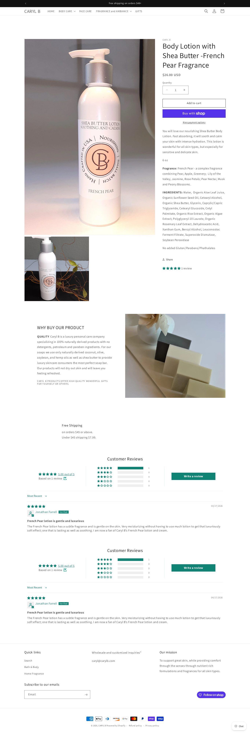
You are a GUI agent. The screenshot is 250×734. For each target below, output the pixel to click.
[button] (67, 11)
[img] (36, 506)
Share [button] (169, 259)
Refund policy (135, 725)
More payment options (194, 122)
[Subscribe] (86, 694)
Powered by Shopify (116, 725)
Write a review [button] (193, 476)
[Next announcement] (224, 3)
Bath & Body (31, 667)
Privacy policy (152, 725)
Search (28, 660)
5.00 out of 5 (66, 474)
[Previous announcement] (26, 3)
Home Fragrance (34, 673)
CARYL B (102, 725)
